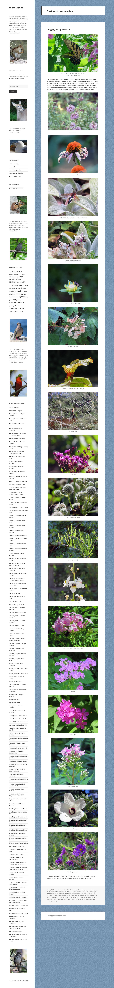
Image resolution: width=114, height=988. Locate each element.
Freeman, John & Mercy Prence (18, 535)
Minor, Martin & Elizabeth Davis (18, 719)
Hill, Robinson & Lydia (15, 601)
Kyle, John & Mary (14, 703)
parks (24, 288)
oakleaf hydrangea (76, 895)
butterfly (49, 892)
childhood (11, 276)
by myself (12, 167)
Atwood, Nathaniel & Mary (17, 439)
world (21, 312)
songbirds (21, 296)
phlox (91, 895)
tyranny (11, 306)
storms (19, 300)
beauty (16, 274)
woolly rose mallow (69, 899)
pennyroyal (85, 895)
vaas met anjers (13, 164)
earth (21, 277)
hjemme (12, 281)
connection (16, 277)
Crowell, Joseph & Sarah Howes (18, 507)
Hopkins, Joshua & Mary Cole (17, 612)
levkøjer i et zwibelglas (16, 173)
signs (10, 297)
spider (89, 897)
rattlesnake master (65, 897)
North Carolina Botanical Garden (67, 890)
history (19, 279)
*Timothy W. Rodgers (15, 411)
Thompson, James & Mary (16, 854)
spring (14, 299)
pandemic (18, 288)
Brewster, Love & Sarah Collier (18, 481)
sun (18, 302)
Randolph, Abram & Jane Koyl (18, 748)
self (25, 294)
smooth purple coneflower (79, 897)
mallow (57, 895)
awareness (12, 274)
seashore (21, 294)
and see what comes (15, 176)
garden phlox (60, 893)
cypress (74, 892)
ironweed (80, 893)
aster (93, 890)
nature (11, 288)
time (22, 302)
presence (12, 294)
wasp (61, 899)
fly (55, 893)
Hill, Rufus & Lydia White (16, 604)
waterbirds (13, 309)
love (15, 285)
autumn (18, 271)
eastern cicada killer (82, 892)
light (11, 285)
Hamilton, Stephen (14, 593)
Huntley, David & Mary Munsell (18, 673)
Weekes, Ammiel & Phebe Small (18, 905)
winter (21, 308)
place (25, 291)
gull (16, 279)
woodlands (14, 311)
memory (21, 285)
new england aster (64, 895)
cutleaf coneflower (65, 892)
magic (17, 285)
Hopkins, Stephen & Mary (16, 626)
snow (15, 297)
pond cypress (55, 897)
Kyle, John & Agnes (14, 699)
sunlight (49, 899)
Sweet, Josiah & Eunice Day (17, 846)
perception (19, 291)
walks (17, 305)
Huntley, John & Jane (15, 681)
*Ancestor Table (13, 407)
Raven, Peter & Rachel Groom (18, 761)
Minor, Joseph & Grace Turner (18, 716)
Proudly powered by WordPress (56, 916)
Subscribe (13, 91)
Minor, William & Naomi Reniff (18, 722)
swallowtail (56, 899)
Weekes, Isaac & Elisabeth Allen (18, 913)
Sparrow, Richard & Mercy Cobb (18, 843)
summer (13, 302)
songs (26, 297)
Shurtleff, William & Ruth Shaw (18, 830)
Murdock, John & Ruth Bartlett (18, 725)
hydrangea (73, 893)
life (24, 281)
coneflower (56, 892)
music (26, 285)
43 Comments (53, 901)
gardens (12, 279)
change (22, 274)
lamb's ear (86, 893)
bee (97, 890)
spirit (10, 300)
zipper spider (92, 899)
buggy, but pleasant (58, 29)
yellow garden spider (82, 899)
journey (19, 282)
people (11, 291)
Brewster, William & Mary (17, 484)
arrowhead (88, 890)
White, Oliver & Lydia (15, 931)
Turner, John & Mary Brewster (18, 897)
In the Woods (16, 7)
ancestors (12, 272)
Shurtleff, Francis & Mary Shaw (18, 817)
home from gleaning (15, 170)
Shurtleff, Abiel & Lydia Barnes (18, 809)
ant (83, 890)
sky (12, 297)
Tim (79, 890)
